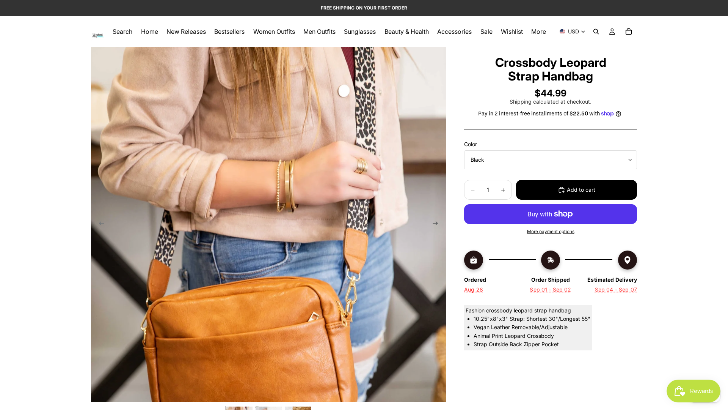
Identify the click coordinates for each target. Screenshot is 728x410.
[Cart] (628, 31)
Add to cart (581, 189)
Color (470, 144)
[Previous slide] (99, 224)
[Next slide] (437, 224)
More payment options (550, 231)
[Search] (596, 31)
